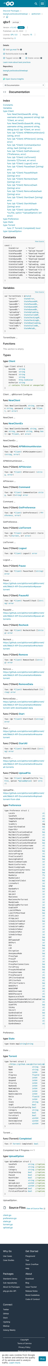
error (14, 411)
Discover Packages (11, 11)
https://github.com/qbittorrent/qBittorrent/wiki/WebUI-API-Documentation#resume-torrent (23, 734)
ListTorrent (25, 527)
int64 (34, 1072)
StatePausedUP (30, 301)
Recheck (23, 625)
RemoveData (26, 684)
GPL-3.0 (13, 35)
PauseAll (24, 595)
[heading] (11, 4)
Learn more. (15, 1362)
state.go (7, 1221)
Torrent (15, 536)
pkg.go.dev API (9, 1291)
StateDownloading (32, 323)
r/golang (6, 1322)
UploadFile (25, 773)
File (6, 781)
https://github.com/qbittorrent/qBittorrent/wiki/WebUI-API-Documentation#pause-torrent (23, 586)
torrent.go (8, 1224)
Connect (7, 1304)
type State (8, 222)
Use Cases (7, 1256)
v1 (4, 17)
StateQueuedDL (30, 309)
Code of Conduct (32, 1299)
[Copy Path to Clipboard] (7, 17)
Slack (5, 1318)
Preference (15, 805)
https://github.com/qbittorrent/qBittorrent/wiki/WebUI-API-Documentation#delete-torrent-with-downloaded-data (23, 704)
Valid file (12, 49)
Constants (8, 105)
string (22, 369)
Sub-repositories (10, 1283)
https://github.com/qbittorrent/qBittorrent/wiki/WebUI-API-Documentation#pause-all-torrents (24, 616)
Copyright (24, 1340)
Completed (25, 1138)
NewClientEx (16, 423)
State (27, 296)
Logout (23, 548)
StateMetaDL (29, 328)
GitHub (6, 1313)
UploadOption (25, 781)
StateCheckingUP (31, 318)
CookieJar (28, 380)
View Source (39, 241)
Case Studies (8, 1260)
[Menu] (24, 85)
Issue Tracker (31, 1287)
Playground (30, 1256)
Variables (7, 108)
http (21, 380)
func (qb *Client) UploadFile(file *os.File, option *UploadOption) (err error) (24, 212)
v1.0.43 (10, 27)
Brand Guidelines (32, 1295)
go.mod (13, 49)
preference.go (10, 1218)
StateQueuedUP (30, 307)
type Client (8, 111)
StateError (29, 299)
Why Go (7, 1251)
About (28, 1273)
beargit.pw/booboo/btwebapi (15, 14)
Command (24, 487)
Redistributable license (15, 54)
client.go (7, 1215)
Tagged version (12, 58)
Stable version (33, 58)
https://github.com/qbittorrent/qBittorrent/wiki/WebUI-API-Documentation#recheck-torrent (23, 645)
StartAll (23, 743)
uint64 (35, 1118)
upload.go (8, 1227)
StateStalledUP (31, 315)
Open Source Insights (14, 79)
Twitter (6, 1309)
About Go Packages (11, 1287)
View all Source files (34, 1208)
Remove (23, 654)
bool (44, 819)
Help (27, 1268)
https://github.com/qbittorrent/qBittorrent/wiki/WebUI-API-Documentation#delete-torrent (23, 675)
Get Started (31, 1251)
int (43, 862)
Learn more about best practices (16, 62)
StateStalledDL (31, 326)
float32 (35, 1075)
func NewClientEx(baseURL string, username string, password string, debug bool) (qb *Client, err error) (23, 126)
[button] (4, 50)
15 (28, 35)
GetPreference (27, 507)
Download (29, 1279)
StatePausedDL (30, 304)
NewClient (14, 400)
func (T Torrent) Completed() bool (23, 228)
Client (12, 361)
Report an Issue (24, 1351)
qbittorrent (35, 14)
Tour (27, 1260)
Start (21, 713)
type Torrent (9, 225)
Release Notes (31, 1291)
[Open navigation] (42, 3)
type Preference (11, 219)
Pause (22, 565)
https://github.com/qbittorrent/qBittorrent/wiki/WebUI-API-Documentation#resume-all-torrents (23, 764)
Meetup (6, 1326)
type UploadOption (12, 231)
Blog (27, 1283)
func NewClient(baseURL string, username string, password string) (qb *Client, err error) (25, 117)
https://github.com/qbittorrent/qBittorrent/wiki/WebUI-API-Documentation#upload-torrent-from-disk (23, 796)
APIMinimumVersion (30, 446)
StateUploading (31, 312)
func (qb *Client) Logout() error (22, 163)
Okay (42, 1359)
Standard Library (10, 1279)
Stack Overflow (31, 1264)
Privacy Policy (24, 1347)
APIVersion (25, 466)
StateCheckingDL (31, 320)
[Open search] (36, 4)
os (41, 778)
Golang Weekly (9, 1330)
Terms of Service (24, 1343)
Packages (8, 1273)
